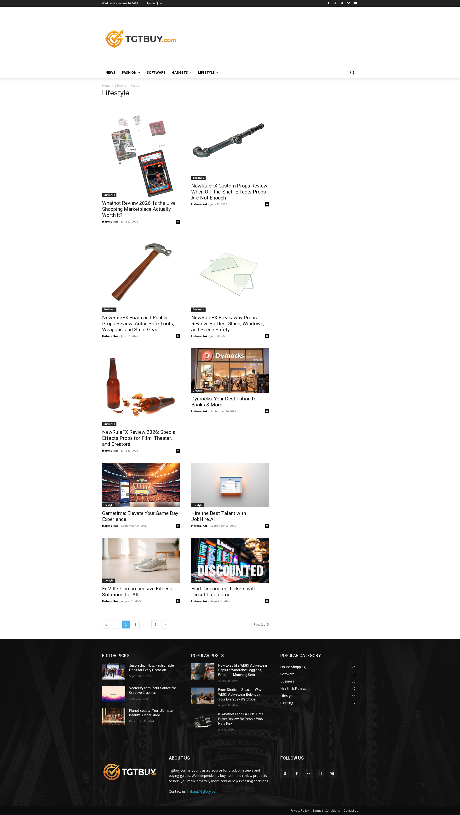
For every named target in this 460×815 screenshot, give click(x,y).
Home (106, 86)
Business (109, 195)
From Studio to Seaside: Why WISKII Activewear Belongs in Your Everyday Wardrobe (240, 694)
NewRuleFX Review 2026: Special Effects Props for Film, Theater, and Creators (139, 438)
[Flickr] (308, 773)
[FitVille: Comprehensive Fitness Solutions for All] (141, 560)
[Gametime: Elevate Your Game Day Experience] (141, 485)
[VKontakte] (332, 773)
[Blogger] (285, 773)
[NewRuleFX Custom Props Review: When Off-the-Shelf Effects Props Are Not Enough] (230, 141)
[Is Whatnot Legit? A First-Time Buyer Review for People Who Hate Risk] (202, 720)
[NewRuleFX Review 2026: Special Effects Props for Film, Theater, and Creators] (141, 387)
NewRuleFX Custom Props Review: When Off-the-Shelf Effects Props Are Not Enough (229, 192)
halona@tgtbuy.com (202, 791)
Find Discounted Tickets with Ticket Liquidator (223, 592)
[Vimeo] (348, 3)
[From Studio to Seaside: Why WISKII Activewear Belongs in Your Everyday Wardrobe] (202, 696)
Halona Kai (110, 221)
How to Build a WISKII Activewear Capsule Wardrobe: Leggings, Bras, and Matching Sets (242, 670)
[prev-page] (106, 624)
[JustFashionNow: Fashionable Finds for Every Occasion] (113, 671)
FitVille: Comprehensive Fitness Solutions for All (137, 592)
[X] (342, 3)
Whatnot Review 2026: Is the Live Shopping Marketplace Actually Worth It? (139, 209)
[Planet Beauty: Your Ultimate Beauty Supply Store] (113, 716)
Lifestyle (120, 86)
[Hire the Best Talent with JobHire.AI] (230, 485)
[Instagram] (335, 3)
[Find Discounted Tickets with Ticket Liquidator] (230, 560)
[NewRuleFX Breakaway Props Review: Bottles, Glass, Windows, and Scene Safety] (230, 273)
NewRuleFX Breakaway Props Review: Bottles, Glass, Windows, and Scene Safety (227, 323)
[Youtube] (355, 3)
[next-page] (165, 624)
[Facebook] (328, 3)
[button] (352, 72)
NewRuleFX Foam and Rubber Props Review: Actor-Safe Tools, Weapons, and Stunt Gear (138, 323)
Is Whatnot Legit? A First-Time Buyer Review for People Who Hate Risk (241, 718)
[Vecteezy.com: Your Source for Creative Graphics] (113, 694)
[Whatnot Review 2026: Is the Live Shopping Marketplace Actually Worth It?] (141, 149)
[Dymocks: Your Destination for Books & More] (230, 370)
